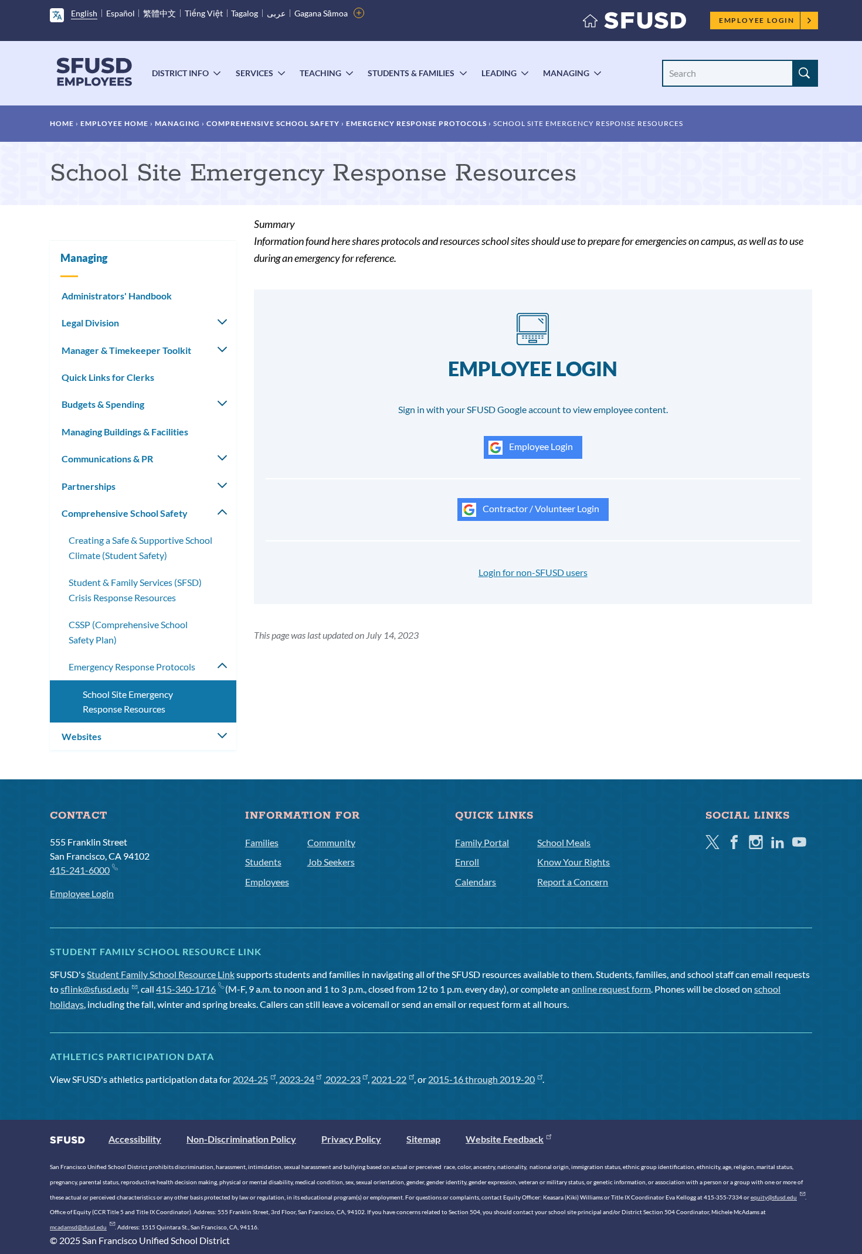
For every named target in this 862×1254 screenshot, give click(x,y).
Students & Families (411, 73)
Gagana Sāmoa (321, 13)
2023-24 (296, 1079)
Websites (81, 736)
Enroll (467, 861)
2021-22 (388, 1079)
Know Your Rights (573, 861)
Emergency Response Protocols (416, 123)
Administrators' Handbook (117, 295)
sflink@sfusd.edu (94, 988)
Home (62, 123)
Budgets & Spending (103, 404)
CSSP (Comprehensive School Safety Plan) (128, 632)
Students (263, 861)
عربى (276, 13)
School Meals (563, 842)
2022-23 (343, 1079)
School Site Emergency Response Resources (128, 702)
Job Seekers (331, 861)
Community (331, 842)
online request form (611, 988)
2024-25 (250, 1079)
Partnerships (89, 486)
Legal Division (90, 322)
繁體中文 (159, 13)
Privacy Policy (351, 1138)
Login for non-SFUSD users (533, 572)
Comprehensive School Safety (273, 123)
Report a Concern (572, 881)
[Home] (634, 23)
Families (262, 842)
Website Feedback (505, 1138)
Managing (566, 73)
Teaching (320, 73)
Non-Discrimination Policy (241, 1138)
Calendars (475, 881)
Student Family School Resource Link (161, 974)
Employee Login (757, 20)
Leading (499, 73)
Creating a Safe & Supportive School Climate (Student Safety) (140, 547)
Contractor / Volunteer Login (540, 508)
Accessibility (134, 1138)
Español (120, 13)
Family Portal (482, 842)
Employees (267, 881)
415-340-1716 (186, 988)
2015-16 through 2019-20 (481, 1079)
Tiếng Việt (204, 13)
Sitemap (423, 1138)
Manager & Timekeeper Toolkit (126, 350)
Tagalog (244, 13)
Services (254, 73)
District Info (180, 73)
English (84, 13)
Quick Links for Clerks (108, 377)
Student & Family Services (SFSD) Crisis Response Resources (135, 590)
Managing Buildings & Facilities (125, 431)
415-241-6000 (80, 869)
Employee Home (114, 123)
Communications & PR (107, 458)
